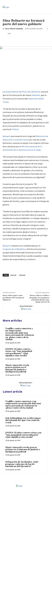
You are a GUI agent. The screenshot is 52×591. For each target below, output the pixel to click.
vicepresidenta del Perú (15, 91)
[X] (20, 39)
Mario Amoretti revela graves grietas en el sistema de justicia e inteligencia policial (17, 368)
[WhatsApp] (32, 39)
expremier (33, 98)
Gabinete (36, 95)
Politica (16, 17)
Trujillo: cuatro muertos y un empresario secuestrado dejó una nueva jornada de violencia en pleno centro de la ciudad (19, 334)
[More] (38, 39)
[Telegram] (23, 502)
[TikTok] (28, 502)
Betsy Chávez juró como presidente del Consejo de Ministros (13, 297)
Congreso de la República (14, 249)
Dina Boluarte (33, 91)
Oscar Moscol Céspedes (14, 28)
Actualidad (7, 17)
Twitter (15, 129)
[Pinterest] (26, 39)
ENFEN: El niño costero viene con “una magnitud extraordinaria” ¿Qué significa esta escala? (18, 352)
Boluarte (7, 136)
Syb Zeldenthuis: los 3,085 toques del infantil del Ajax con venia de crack (23, 420)
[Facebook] (13, 39)
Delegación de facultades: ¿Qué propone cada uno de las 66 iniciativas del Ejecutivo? (21, 464)
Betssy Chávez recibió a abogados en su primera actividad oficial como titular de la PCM (39, 298)
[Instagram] (19, 502)
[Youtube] (37, 502)
